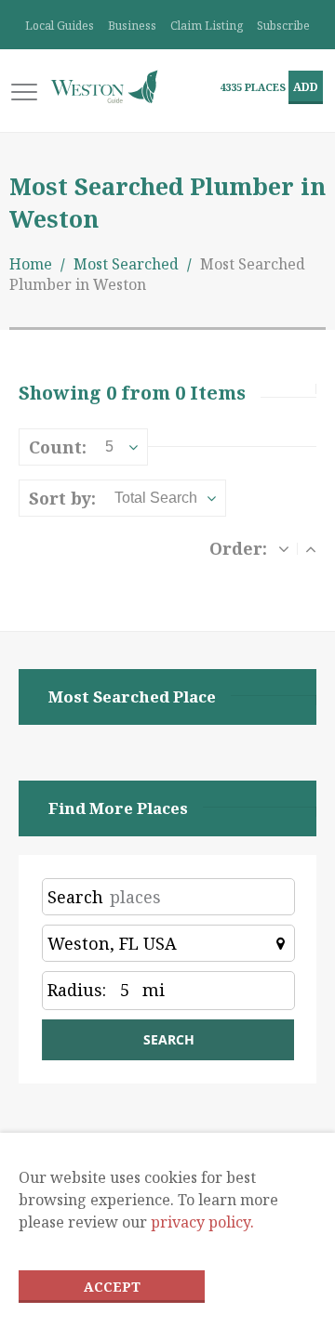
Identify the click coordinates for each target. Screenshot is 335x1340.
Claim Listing (206, 25)
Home (30, 264)
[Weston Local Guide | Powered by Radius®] (104, 87)
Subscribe (283, 25)
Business (132, 25)
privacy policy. (202, 1222)
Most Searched (126, 264)
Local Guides (59, 25)
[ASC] (310, 548)
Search (75, 897)
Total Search (155, 498)
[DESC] (283, 548)
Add (305, 87)
